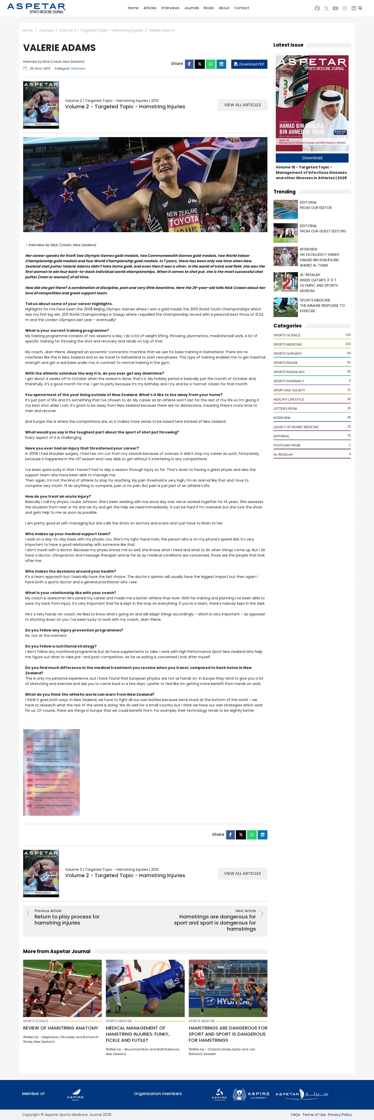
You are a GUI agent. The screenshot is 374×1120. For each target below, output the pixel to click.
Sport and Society (289, 390)
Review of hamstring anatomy (60, 1028)
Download (312, 158)
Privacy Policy (340, 1114)
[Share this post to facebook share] (189, 64)
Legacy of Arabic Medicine (296, 427)
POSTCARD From (287, 445)
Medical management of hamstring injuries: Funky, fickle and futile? (137, 1034)
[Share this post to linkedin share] (221, 64)
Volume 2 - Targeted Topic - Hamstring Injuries (101, 30)
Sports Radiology (289, 372)
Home (133, 7)
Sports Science (287, 335)
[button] (360, 8)
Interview (282, 418)
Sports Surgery (288, 353)
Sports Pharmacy (289, 381)
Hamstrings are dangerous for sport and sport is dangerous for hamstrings (228, 1034)
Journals (191, 7)
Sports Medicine (288, 344)
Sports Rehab (285, 363)
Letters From (285, 409)
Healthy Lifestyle (289, 399)
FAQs (295, 1114)
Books (209, 7)
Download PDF (251, 64)
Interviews (170, 7)
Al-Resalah (283, 454)
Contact (241, 7)
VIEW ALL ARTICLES (242, 105)
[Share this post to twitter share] (200, 64)
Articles (149, 7)
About (224, 7)
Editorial (282, 436)
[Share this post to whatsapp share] (210, 64)
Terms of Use (314, 1114)
